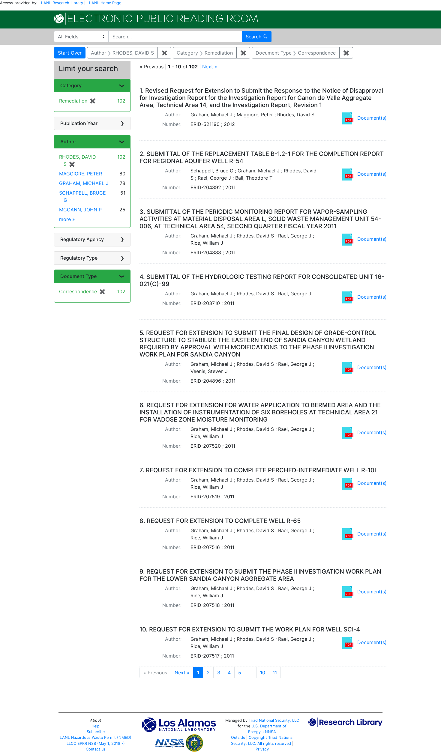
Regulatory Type (79, 258)
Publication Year (79, 123)
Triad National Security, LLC (274, 720)
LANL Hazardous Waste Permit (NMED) (95, 737)
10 (262, 673)
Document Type (78, 276)
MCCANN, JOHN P (80, 210)
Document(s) (372, 118)
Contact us (96, 749)
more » (67, 219)
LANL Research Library (62, 3)
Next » (209, 67)
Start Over (70, 53)
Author (68, 142)
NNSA (270, 732)
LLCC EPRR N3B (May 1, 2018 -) (96, 743)
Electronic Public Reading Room (156, 18)
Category (71, 85)
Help (96, 726)
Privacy (262, 749)
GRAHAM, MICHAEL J (84, 183)
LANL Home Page (105, 3)
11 (275, 673)
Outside (238, 737)
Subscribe (96, 732)
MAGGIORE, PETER (80, 174)
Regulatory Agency (82, 239)
